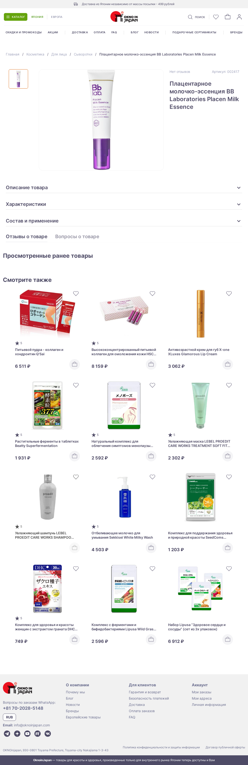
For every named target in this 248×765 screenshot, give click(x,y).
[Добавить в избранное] (76, 293)
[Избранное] (216, 17)
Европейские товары (83, 717)
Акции (53, 32)
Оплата (100, 32)
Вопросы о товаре (77, 236)
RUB (9, 717)
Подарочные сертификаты (194, 32)
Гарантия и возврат (145, 692)
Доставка (80, 32)
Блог (135, 32)
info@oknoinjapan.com (32, 725)
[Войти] (239, 17)
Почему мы (75, 692)
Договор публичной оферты (225, 747)
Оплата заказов (142, 711)
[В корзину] (74, 364)
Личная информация (209, 704)
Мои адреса (202, 698)
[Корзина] (227, 17)
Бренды (236, 32)
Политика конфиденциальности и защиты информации (161, 747)
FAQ (114, 32)
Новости (151, 32)
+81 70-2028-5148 (23, 708)
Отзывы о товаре (26, 236)
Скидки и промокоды (24, 32)
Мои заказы (201, 692)
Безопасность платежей (149, 698)
